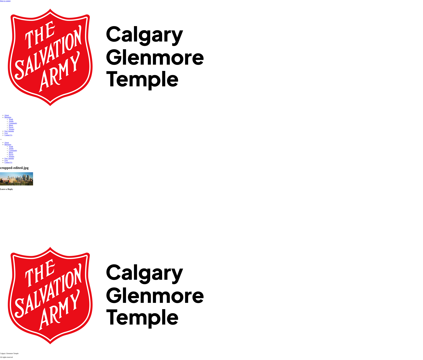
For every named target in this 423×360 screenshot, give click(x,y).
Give (6, 133)
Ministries (7, 117)
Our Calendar (9, 131)
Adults (11, 121)
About (6, 115)
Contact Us (8, 135)
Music (11, 125)
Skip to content (5, 1)
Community (13, 123)
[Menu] (1, 139)
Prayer (11, 127)
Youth (11, 119)
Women (11, 129)
